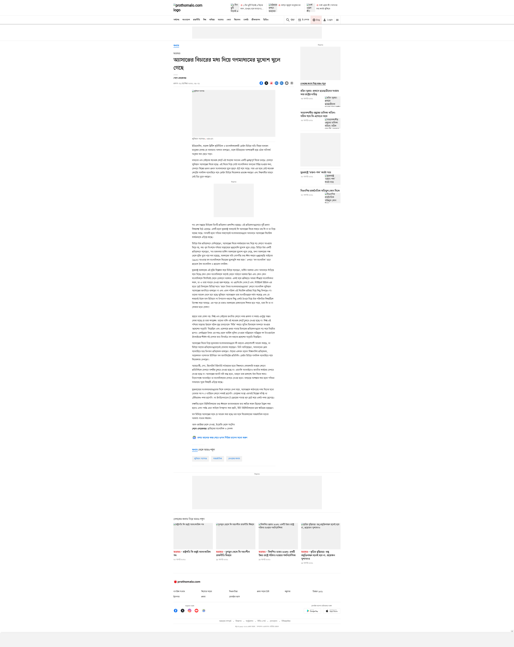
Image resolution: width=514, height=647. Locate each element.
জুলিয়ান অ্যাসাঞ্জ (200, 458)
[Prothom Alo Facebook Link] (176, 611)
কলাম (176, 45)
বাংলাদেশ (186, 20)
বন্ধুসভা (287, 591)
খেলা (229, 20)
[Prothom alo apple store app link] (332, 611)
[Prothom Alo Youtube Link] (197, 611)
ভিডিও (265, 20)
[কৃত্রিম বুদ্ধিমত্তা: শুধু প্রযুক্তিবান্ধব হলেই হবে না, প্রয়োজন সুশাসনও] (321, 536)
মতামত (221, 20)
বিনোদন (237, 20)
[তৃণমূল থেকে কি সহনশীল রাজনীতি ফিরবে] (235, 536)
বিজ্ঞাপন (239, 621)
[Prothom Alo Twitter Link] (183, 611)
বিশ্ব (204, 20)
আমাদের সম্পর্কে (225, 621)
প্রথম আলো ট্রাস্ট (263, 591)
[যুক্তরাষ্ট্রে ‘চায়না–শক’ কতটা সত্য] (333, 179)
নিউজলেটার (286, 621)
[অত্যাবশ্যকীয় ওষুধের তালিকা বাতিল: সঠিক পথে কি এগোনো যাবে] (333, 123)
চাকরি (246, 20)
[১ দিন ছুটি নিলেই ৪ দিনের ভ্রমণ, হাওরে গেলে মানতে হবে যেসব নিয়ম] (235, 7)
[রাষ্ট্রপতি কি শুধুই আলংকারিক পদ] (193, 536)
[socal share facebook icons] (261, 84)
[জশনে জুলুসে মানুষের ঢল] (273, 7)
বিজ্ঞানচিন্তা (233, 591)
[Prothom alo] (191, 7)
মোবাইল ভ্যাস (234, 596)
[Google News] (203, 611)
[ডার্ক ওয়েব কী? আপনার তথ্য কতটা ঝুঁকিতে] (311, 7)
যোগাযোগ (273, 621)
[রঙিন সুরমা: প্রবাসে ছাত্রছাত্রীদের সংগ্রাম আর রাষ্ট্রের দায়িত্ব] (333, 101)
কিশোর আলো (206, 591)
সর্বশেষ (176, 20)
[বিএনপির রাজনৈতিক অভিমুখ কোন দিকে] (333, 198)
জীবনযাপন (256, 20)
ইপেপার (176, 596)
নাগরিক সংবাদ (179, 591)
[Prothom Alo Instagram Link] (190, 611)
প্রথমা (203, 596)
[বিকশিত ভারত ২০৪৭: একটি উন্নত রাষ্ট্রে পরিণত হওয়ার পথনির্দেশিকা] (278, 536)
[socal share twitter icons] (266, 84)
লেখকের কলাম (234, 458)
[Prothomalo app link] (312, 611)
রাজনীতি (196, 20)
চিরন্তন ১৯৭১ (318, 591)
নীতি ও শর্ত (262, 621)
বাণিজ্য (212, 20)
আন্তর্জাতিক (217, 458)
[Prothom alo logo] (186, 582)
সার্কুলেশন (249, 621)
